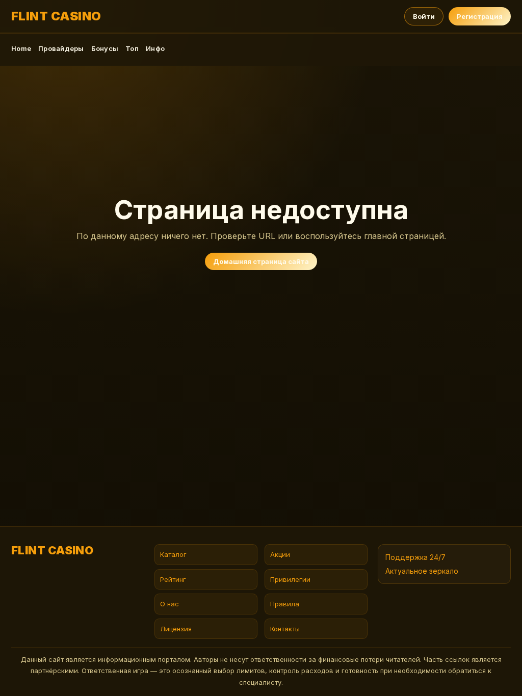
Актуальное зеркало (421, 571)
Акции (280, 554)
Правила (284, 604)
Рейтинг (173, 579)
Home (21, 48)
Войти (424, 16)
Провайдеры (61, 48)
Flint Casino (56, 16)
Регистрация (480, 16)
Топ (132, 48)
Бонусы (105, 48)
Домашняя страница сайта (261, 261)
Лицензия (176, 629)
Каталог (173, 554)
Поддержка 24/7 (415, 557)
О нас (169, 604)
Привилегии (290, 579)
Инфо (155, 48)
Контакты (285, 629)
